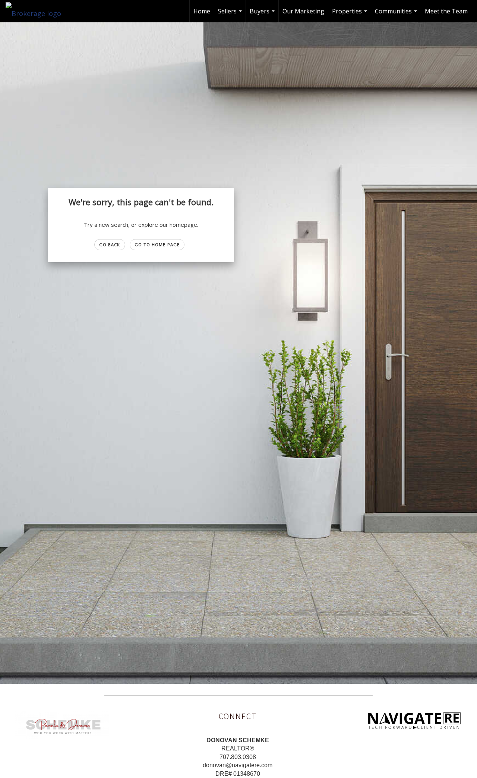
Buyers (263, 14)
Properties (350, 14)
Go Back (109, 244)
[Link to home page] (37, 11)
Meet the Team (446, 11)
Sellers (231, 14)
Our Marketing (303, 11)
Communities (397, 14)
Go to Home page (157, 244)
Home (201, 11)
